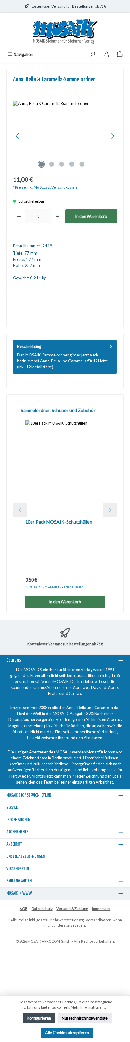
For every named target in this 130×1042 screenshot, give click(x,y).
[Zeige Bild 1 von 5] (41, 164)
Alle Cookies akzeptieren (67, 1032)
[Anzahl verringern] (19, 216)
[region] (65, 136)
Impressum (101, 909)
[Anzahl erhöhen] (57, 216)
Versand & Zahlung (72, 909)
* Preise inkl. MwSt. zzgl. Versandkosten (45, 187)
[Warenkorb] (120, 54)
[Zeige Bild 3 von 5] (61, 164)
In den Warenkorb (91, 216)
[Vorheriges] (17, 136)
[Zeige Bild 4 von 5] (71, 164)
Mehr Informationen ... (88, 1007)
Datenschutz (42, 909)
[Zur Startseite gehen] (65, 31)
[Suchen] (92, 54)
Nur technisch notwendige (85, 1018)
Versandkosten (98, 920)
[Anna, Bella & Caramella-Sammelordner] (65, 136)
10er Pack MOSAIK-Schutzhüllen (58, 522)
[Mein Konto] (106, 54)
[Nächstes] (112, 136)
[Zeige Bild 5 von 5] (81, 164)
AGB (23, 909)
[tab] (65, 357)
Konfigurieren (39, 1018)
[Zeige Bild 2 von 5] (51, 164)
